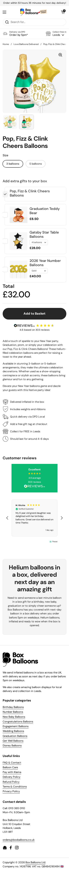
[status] (34, 3)
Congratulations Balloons (18, 721)
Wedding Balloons (13, 731)
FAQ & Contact (12, 762)
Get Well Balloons (13, 741)
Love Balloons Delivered (26, 44)
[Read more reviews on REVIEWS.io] (34, 486)
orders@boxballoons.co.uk (18, 840)
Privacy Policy (11, 791)
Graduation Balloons (15, 736)
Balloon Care (10, 767)
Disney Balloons (12, 745)
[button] (56, 33)
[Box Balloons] (33, 12)
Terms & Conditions (15, 786)
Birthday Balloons (13, 707)
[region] (34, 518)
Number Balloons (13, 712)
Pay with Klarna (12, 772)
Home (6, 44)
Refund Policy (11, 782)
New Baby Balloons (14, 717)
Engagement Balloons (15, 726)
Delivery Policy (11, 777)
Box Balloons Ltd (35, 862)
